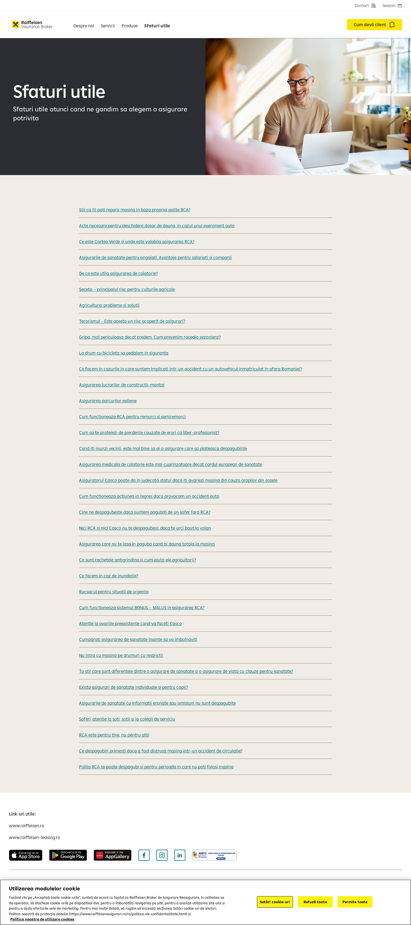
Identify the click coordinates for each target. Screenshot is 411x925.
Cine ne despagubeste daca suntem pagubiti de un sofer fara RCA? (144, 512)
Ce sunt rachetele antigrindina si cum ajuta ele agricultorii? (137, 560)
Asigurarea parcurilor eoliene (107, 400)
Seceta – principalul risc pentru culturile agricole (127, 289)
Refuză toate (315, 901)
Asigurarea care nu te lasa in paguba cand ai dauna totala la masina (147, 544)
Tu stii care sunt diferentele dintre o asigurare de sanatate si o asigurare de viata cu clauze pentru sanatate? (186, 671)
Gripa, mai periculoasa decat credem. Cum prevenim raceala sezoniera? (150, 337)
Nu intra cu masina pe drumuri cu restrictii (121, 655)
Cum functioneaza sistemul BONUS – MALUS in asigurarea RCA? (141, 607)
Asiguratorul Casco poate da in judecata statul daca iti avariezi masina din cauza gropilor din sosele (178, 480)
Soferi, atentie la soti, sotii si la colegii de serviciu (127, 719)
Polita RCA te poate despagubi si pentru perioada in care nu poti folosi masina (156, 766)
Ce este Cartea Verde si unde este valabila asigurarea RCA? (136, 241)
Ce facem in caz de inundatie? (108, 576)
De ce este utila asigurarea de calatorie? (118, 273)
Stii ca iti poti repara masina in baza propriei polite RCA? (134, 209)
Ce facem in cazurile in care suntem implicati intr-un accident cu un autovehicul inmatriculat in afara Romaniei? (190, 369)
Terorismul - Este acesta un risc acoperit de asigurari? (132, 321)
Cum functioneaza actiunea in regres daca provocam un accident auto (149, 496)
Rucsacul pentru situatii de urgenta (113, 591)
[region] (205, 902)
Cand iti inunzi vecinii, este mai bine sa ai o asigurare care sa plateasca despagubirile (163, 448)
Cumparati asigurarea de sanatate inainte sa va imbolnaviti (138, 639)
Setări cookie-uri (275, 901)
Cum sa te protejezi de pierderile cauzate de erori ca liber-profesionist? (149, 432)
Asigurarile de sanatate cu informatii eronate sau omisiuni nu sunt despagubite (157, 703)
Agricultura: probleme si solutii (109, 305)
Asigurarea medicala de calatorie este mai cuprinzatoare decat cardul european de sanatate (170, 464)
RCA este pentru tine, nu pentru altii (114, 735)
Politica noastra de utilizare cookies (42, 919)
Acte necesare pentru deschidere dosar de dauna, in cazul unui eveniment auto (157, 225)
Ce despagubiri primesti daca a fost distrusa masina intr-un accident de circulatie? (160, 751)
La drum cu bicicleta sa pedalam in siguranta (123, 353)
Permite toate (355, 901)
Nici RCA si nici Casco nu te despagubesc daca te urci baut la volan (145, 528)
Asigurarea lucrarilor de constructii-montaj (121, 385)
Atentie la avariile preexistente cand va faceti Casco (130, 623)
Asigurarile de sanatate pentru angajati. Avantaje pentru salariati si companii (155, 257)
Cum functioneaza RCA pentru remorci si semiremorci (132, 416)
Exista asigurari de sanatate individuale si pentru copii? (133, 687)
